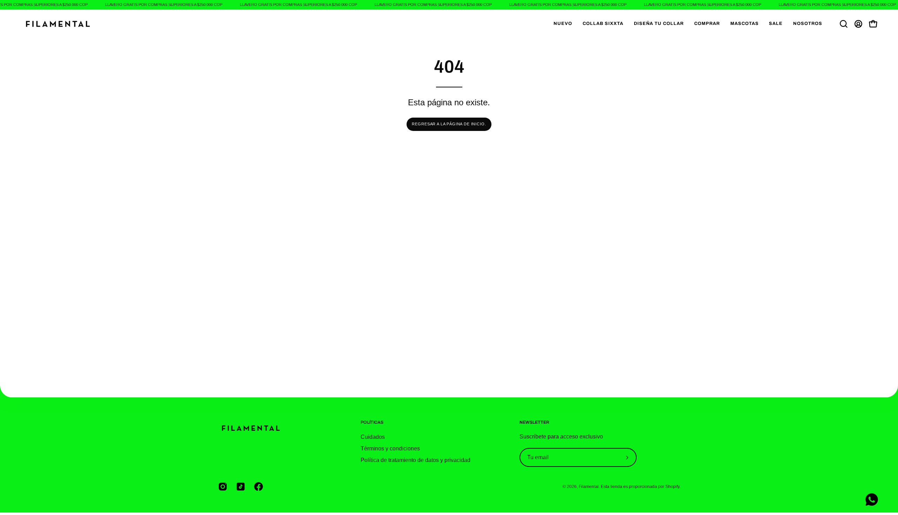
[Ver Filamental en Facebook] (257, 486)
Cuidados (373, 437)
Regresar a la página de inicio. (449, 124)
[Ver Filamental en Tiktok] (239, 486)
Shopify (672, 486)
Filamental (589, 486)
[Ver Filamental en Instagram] (221, 486)
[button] (707, 23)
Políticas (372, 422)
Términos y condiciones (390, 448)
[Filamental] (58, 24)
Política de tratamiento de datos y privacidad (415, 460)
